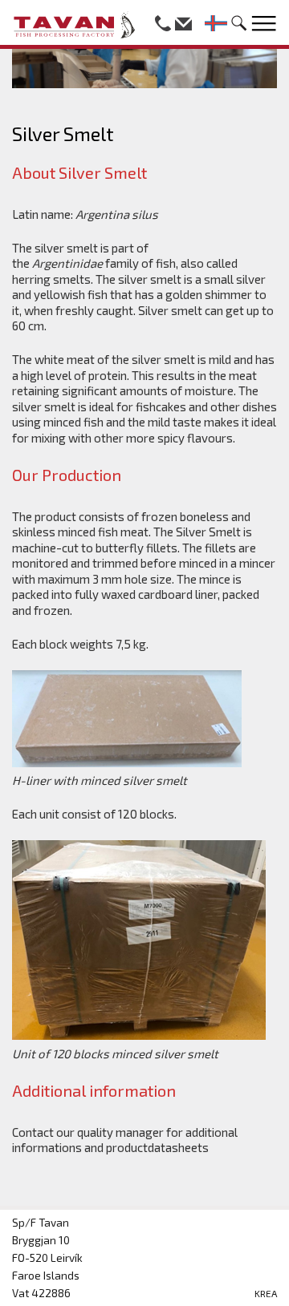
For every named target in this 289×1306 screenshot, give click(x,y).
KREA (265, 1293)
